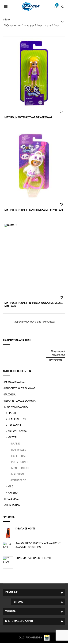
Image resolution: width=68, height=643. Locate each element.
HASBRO (13, 492)
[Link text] (62, 6)
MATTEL (12, 437)
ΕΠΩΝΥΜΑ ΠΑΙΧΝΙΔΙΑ (16, 406)
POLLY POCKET (19, 462)
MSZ (10, 486)
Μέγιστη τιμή (58, 355)
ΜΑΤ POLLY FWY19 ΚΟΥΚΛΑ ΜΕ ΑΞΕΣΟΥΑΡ (28, 117)
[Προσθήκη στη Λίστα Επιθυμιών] (61, 112)
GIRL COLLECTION (17, 431)
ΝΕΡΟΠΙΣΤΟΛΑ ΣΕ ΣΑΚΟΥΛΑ (20, 388)
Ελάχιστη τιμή (58, 351)
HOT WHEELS (18, 449)
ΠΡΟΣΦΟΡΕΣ (11, 498)
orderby (6, 19)
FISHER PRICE (18, 455)
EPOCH (12, 413)
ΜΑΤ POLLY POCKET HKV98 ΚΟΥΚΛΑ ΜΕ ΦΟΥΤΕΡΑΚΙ (34, 210)
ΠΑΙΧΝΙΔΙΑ (10, 394)
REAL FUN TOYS (17, 419)
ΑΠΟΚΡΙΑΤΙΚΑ (12, 505)
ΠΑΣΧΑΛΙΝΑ (14, 425)
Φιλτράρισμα (55, 360)
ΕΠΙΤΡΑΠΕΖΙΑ (18, 480)
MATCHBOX (18, 474)
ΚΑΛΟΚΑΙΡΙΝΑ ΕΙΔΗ (14, 382)
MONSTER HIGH (20, 468)
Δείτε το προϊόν (34, 72)
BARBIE (15, 443)
